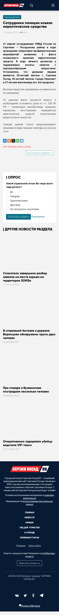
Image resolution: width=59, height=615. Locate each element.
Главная (29, 512)
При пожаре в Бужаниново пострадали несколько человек (26, 389)
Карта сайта (34, 545)
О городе (29, 532)
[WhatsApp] (17, 141)
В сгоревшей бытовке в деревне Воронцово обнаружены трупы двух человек (29, 334)
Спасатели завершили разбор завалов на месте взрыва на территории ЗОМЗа (25, 276)
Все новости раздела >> (39, 153)
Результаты (38, 216)
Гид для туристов (29, 527)
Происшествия (12, 17)
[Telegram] (22, 141)
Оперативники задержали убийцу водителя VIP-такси (27, 443)
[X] (13, 141)
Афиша (29, 522)
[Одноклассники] (9, 141)
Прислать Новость (29, 563)
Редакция (21, 545)
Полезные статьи (29, 537)
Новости (29, 517)
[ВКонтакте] (5, 141)
